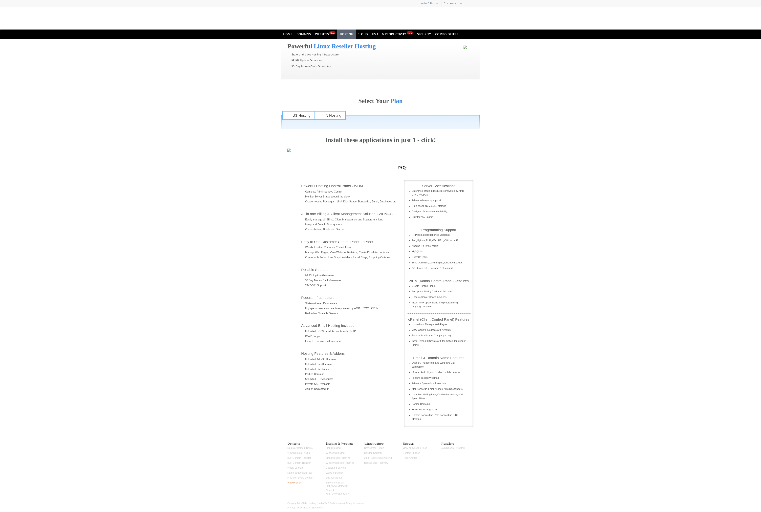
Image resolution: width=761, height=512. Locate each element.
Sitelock (330, 490)
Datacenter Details (374, 448)
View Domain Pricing (298, 453)
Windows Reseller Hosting (340, 462)
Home (287, 34)
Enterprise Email (335, 482)
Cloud (363, 34)
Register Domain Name (300, 448)
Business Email (334, 477)
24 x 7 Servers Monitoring (378, 458)
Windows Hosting (335, 453)
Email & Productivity (392, 33)
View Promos (294, 482)
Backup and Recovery (376, 462)
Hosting (346, 34)
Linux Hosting (333, 448)
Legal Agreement (313, 507)
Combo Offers (446, 34)
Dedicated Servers (336, 467)
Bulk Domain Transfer (299, 462)
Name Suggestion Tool (299, 472)
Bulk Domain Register (299, 458)
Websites (325, 33)
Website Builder (334, 472)
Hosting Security (373, 453)
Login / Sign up (430, 3)
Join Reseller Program (453, 448)
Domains (303, 34)
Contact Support (411, 453)
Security (424, 34)
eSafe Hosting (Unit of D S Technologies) (323, 503)
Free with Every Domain (300, 477)
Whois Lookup (295, 467)
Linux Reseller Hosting (338, 458)
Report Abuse (410, 458)
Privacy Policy (294, 507)
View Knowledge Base (415, 448)
